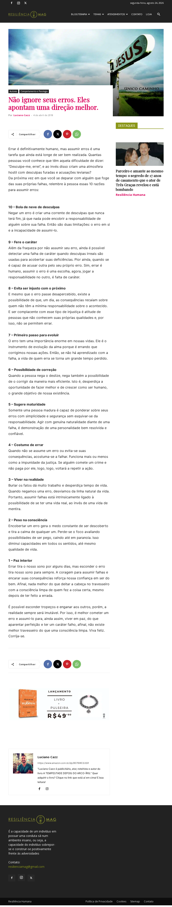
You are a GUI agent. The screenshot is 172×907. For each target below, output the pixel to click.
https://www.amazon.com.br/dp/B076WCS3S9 (63, 763)
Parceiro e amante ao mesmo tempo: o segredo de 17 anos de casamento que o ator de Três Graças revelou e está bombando (139, 180)
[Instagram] (18, 3)
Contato (136, 14)
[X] (25, 3)
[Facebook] (11, 3)
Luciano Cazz (21, 115)
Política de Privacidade (99, 901)
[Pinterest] (67, 134)
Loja (149, 14)
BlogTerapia (79, 14)
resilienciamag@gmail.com (26, 867)
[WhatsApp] (77, 134)
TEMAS (97, 14)
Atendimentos (116, 14)
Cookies (121, 901)
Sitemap (135, 901)
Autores (13, 91)
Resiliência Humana (130, 195)
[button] (159, 14)
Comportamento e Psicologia (34, 91)
